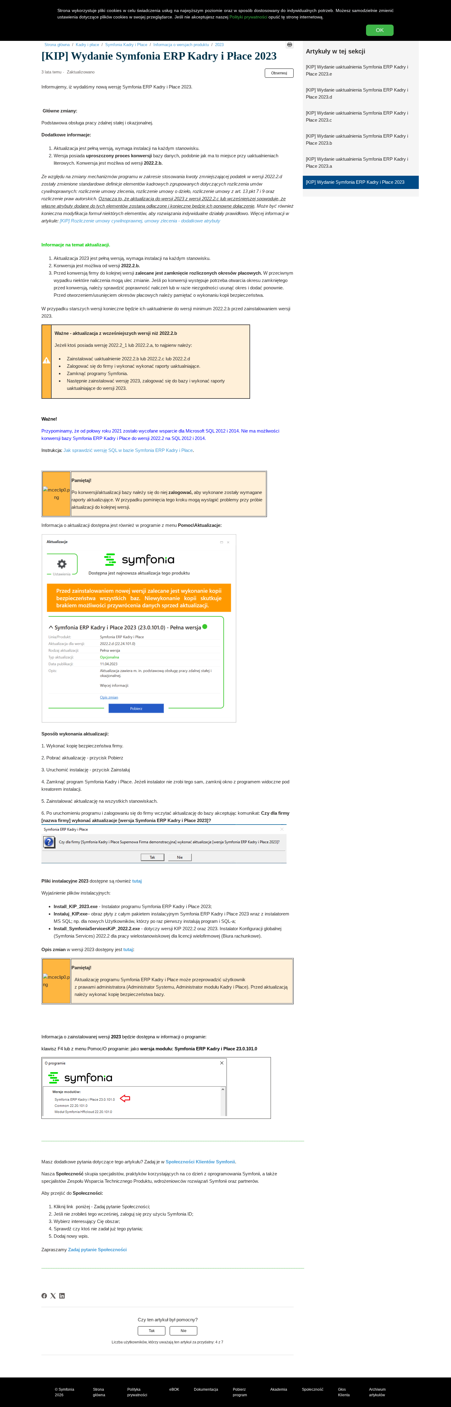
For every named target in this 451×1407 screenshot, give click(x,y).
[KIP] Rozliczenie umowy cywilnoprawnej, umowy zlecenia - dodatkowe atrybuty (140, 220)
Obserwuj (279, 73)
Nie (184, 1331)
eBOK (174, 1389)
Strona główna (57, 44)
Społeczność (312, 1389)
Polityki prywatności (248, 16)
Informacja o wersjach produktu (181, 44)
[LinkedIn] (62, 1296)
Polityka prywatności (137, 1392)
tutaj (128, 949)
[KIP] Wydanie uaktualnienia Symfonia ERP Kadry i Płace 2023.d (357, 93)
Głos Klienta (344, 1392)
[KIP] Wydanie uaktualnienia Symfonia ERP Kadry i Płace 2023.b (357, 139)
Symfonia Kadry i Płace (126, 44)
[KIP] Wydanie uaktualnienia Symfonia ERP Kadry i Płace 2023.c (357, 116)
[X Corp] (53, 1296)
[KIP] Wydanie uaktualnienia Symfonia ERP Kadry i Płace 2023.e (357, 70)
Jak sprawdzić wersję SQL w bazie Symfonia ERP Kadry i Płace (128, 450)
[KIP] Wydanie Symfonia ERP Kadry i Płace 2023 (355, 182)
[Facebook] (44, 1296)
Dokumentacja (206, 1389)
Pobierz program (240, 1392)
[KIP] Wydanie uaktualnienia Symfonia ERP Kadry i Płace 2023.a (357, 162)
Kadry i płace (87, 44)
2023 (219, 44)
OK (380, 30)
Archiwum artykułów (377, 1392)
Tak (152, 1331)
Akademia (278, 1389)
